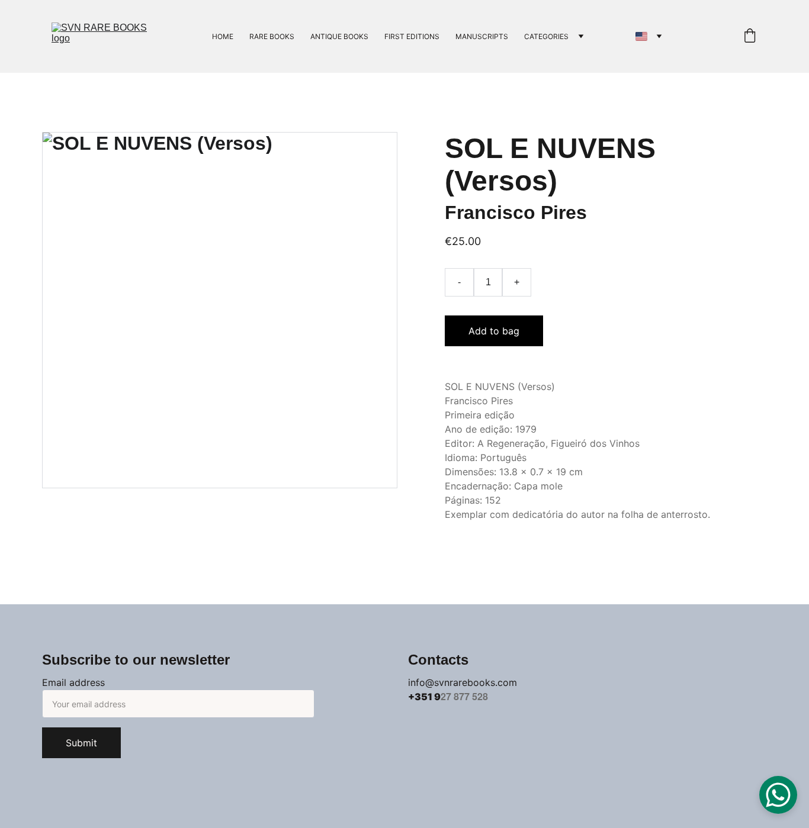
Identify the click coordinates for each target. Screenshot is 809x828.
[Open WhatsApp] (778, 795)
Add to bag (493, 331)
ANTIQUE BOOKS (339, 36)
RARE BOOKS (271, 36)
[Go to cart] (749, 36)
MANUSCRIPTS (481, 36)
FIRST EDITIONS (411, 36)
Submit (81, 743)
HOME (222, 36)
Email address (73, 682)
